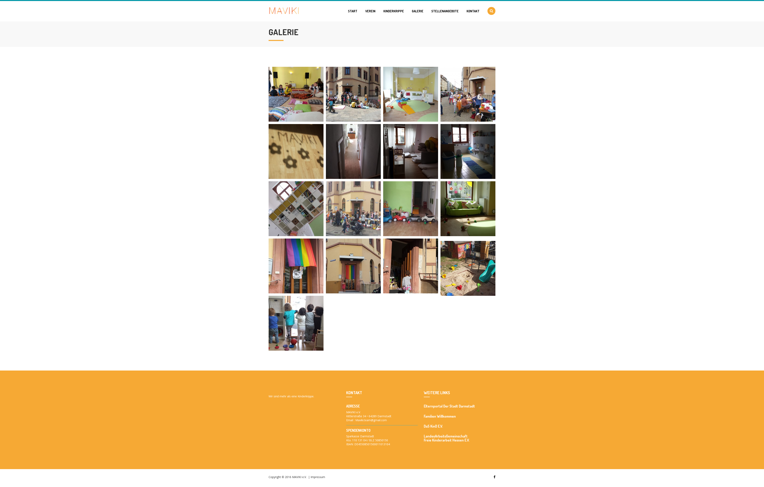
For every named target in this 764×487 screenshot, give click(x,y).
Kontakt (473, 11)
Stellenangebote (445, 11)
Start (352, 11)
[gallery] (296, 94)
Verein (370, 11)
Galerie (417, 11)
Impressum (318, 477)
